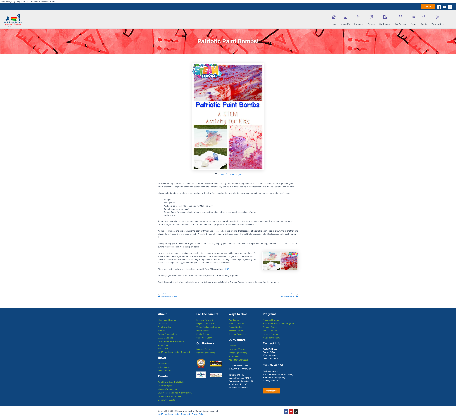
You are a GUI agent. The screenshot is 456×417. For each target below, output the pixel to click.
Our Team (162, 323)
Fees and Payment (204, 320)
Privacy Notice (164, 348)
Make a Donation (236, 323)
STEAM (220, 174)
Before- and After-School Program (278, 323)
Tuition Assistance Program (208, 327)
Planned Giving (235, 327)
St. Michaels (233, 356)
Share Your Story (204, 338)
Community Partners (205, 353)
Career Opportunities (167, 334)
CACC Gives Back (166, 338)
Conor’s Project (165, 385)
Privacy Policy (198, 414)
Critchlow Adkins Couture (169, 396)
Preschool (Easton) (237, 349)
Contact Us (163, 345)
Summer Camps (270, 327)
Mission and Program (167, 320)
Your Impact (233, 320)
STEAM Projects (270, 330)
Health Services (203, 330)
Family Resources (204, 334)
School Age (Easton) (237, 353)
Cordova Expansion (237, 334)
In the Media (163, 367)
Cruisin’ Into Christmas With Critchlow (175, 393)
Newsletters (163, 363)
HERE (226, 269)
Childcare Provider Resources (171, 341)
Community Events (166, 400)
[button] (428, 6)
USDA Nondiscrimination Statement (174, 352)
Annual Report (164, 370)
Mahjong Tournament (167, 389)
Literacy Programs (271, 334)
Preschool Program (271, 320)
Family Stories (164, 327)
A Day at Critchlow (271, 338)
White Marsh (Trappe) (238, 360)
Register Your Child (205, 323)
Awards (161, 330)
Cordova (232, 345)
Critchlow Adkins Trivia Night (171, 382)
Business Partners (204, 349)
